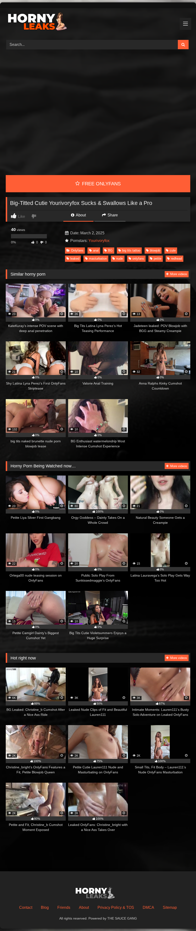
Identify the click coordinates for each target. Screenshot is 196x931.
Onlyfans (77, 250)
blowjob (155, 250)
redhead (176, 258)
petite (157, 258)
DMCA (148, 907)
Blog (45, 907)
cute (173, 250)
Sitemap (170, 907)
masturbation (98, 258)
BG (110, 250)
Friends (63, 907)
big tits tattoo (131, 250)
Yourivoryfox (98, 241)
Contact (25, 907)
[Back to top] (181, 916)
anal (96, 250)
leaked (74, 258)
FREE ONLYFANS (101, 183)
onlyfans (138, 258)
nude (119, 258)
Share (112, 215)
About (80, 215)
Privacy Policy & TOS (116, 907)
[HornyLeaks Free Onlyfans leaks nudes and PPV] (98, 22)
